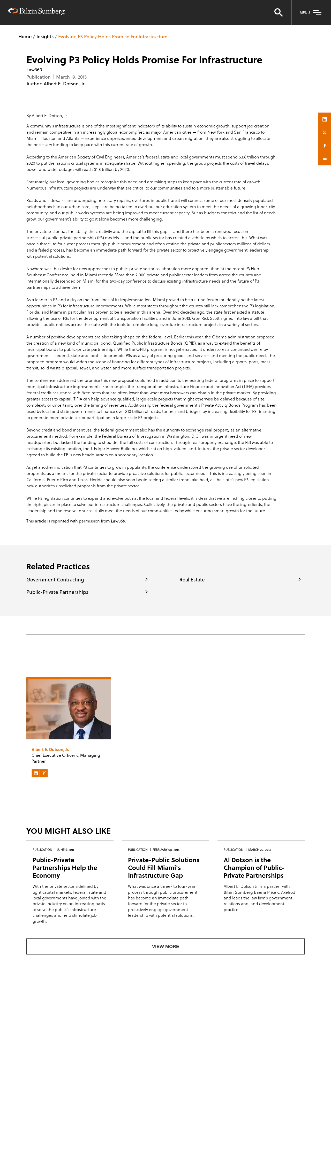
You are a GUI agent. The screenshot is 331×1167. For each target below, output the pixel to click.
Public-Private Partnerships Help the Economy (65, 867)
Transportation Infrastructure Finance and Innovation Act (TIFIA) (194, 386)
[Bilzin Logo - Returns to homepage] (36, 12)
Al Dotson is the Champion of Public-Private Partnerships (254, 867)
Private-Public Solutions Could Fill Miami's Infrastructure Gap (164, 867)
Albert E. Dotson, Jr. (64, 83)
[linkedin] (324, 119)
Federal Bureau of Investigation (131, 436)
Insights (45, 36)
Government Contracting (55, 579)
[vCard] (44, 773)
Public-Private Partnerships (57, 591)
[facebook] (324, 145)
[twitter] (324, 132)
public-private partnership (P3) (75, 237)
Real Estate (192, 579)
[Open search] (278, 12)
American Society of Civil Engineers (91, 157)
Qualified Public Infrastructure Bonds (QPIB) (154, 343)
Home (25, 36)
